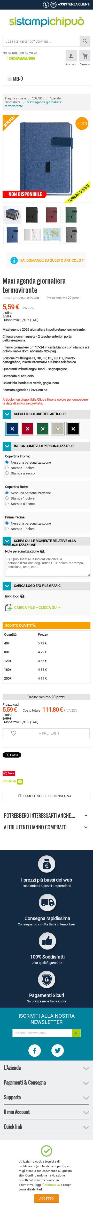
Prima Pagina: (15, 517)
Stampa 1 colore (22, 468)
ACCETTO (46, 1199)
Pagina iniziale (15, 98)
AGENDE (38, 98)
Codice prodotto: (14, 298)
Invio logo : (15, 596)
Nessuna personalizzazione (31, 462)
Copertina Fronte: (17, 456)
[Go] (76, 1033)
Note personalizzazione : (25, 551)
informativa (52, 1185)
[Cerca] (85, 41)
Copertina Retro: (16, 487)
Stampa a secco (22, 473)
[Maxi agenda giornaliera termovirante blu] (46, 158)
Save (11, 773)
